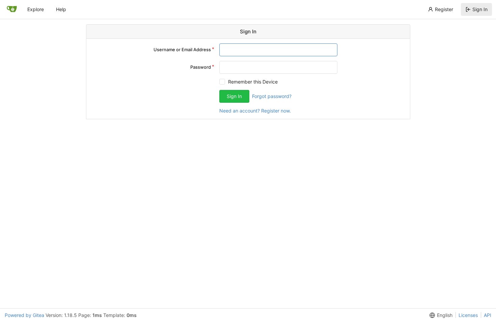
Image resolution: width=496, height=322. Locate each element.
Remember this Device (253, 82)
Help (61, 9)
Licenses (468, 315)
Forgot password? (272, 96)
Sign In (480, 9)
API (487, 315)
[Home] (12, 9)
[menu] (439, 315)
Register (444, 9)
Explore (35, 9)
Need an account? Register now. (255, 111)
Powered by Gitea (24, 315)
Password (200, 67)
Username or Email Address (182, 49)
